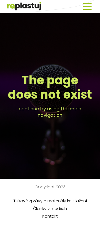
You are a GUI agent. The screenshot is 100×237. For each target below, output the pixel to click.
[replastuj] (24, 6)
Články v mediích (50, 209)
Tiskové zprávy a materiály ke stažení (50, 201)
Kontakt (50, 216)
